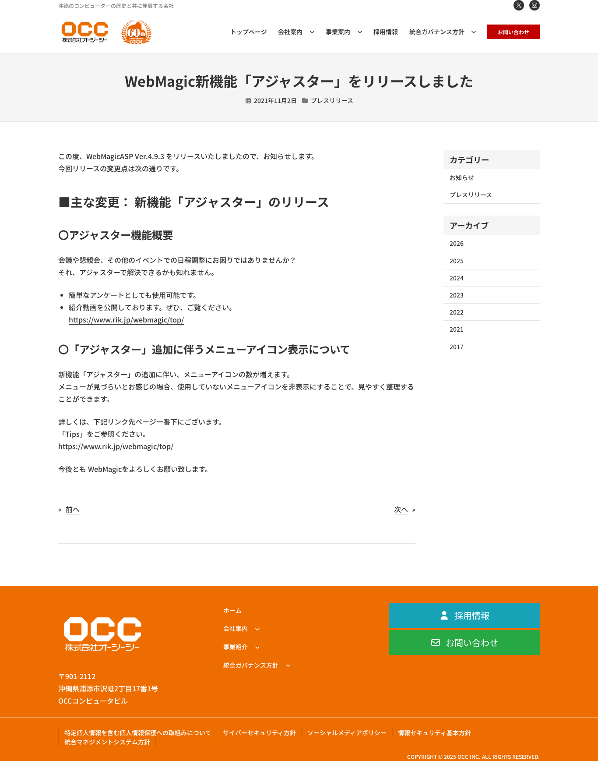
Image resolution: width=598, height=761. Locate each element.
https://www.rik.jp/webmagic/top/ (126, 319)
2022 (457, 312)
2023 (457, 294)
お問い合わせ (513, 31)
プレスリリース (332, 100)
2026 (457, 243)
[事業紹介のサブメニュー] (257, 646)
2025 (457, 260)
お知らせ (462, 177)
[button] (464, 615)
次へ (401, 509)
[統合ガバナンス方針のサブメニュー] (473, 31)
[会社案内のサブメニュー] (312, 31)
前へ (73, 509)
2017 (457, 346)
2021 (457, 329)
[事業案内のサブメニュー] (359, 31)
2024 (457, 277)
